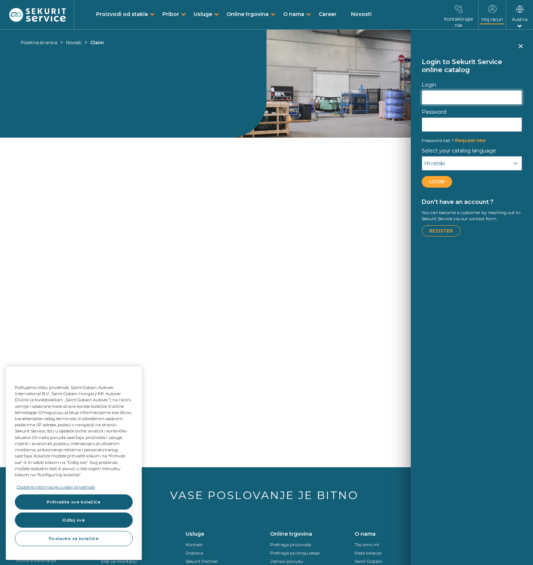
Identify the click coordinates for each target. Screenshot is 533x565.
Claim (97, 42)
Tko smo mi (367, 544)
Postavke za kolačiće (74, 538)
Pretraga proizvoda (290, 544)
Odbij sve (73, 520)
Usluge (203, 14)
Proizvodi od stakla (122, 14)
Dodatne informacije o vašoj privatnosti (56, 487)
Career (327, 14)
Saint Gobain (368, 561)
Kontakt (194, 544)
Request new (454, 140)
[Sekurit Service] (37, 15)
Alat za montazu (119, 561)
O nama (293, 14)
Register (441, 231)
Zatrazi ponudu (286, 561)
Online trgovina (248, 14)
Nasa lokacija (368, 553)
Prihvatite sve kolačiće (73, 502)
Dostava (194, 553)
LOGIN (437, 181)
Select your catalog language (459, 150)
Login (429, 84)
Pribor (170, 14)
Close (520, 49)
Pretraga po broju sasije (294, 553)
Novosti (361, 14)
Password (434, 112)
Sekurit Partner (202, 561)
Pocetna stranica (39, 42)
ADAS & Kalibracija (36, 560)
